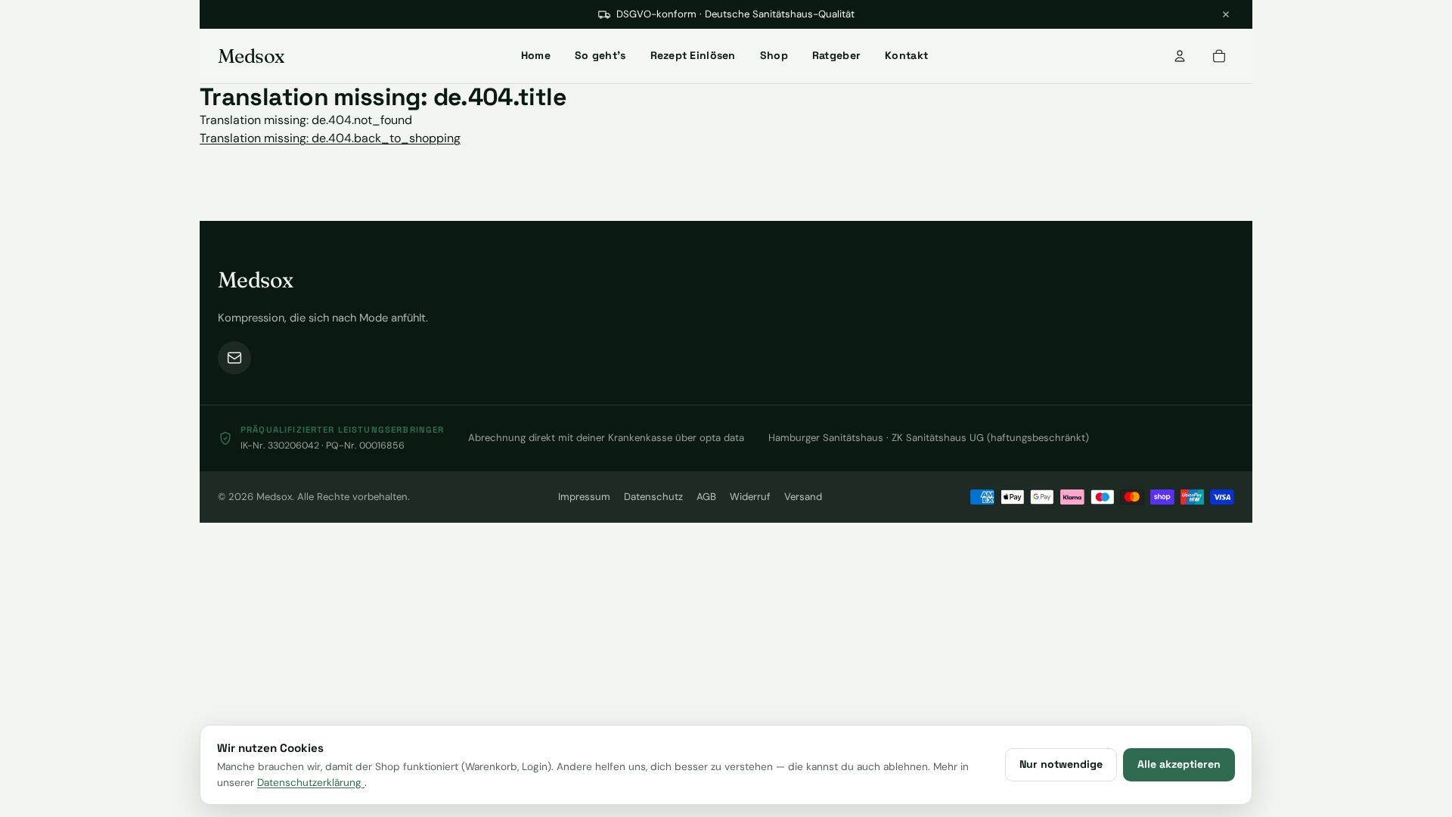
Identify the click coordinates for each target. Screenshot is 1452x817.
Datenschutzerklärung (311, 782)
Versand (803, 496)
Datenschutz (653, 496)
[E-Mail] (234, 357)
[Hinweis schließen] (1226, 14)
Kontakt (906, 55)
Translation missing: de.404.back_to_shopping (330, 138)
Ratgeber (836, 55)
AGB (706, 496)
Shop (774, 55)
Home (536, 55)
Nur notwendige (1061, 764)
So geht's (600, 55)
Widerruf (750, 496)
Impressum (584, 496)
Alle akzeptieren (1179, 764)
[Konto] (1180, 56)
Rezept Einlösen (693, 55)
